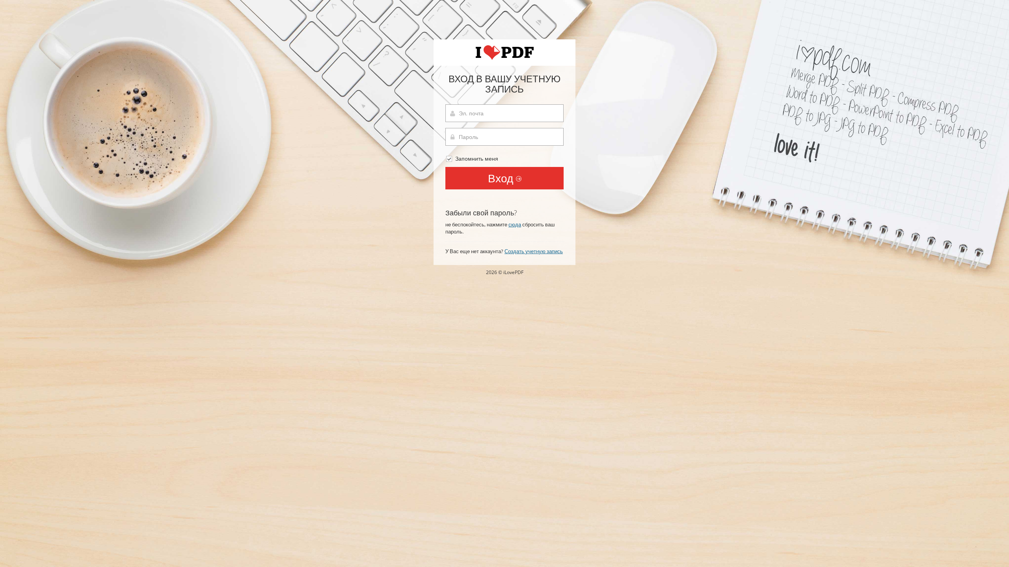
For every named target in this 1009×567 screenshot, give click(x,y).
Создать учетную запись (533, 251)
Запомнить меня (476, 158)
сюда (514, 224)
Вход (502, 177)
